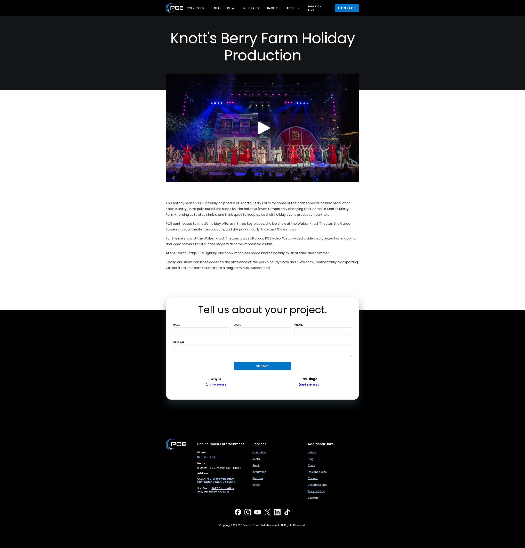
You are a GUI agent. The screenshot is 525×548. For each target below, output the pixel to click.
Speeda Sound (317, 485)
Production (195, 8)
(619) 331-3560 (309, 384)
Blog (311, 459)
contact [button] (347, 8)
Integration (252, 8)
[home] (174, 8)
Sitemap (313, 497)
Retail (231, 8)
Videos (312, 452)
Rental (216, 8)
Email (237, 325)
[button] (293, 8)
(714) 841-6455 (216, 384)
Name (176, 325)
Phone (298, 325)
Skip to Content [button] (20, 6)
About (311, 465)
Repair (256, 485)
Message (179, 342)
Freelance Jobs (317, 472)
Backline (273, 8)
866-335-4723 (314, 8)
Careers (313, 478)
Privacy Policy (316, 491)
